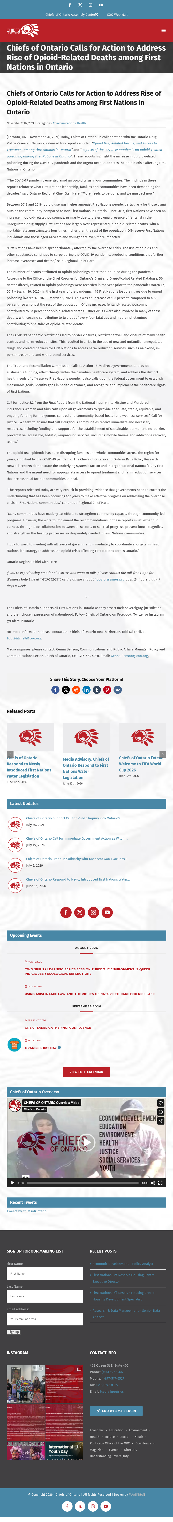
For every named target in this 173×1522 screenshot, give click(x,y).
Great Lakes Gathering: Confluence (58, 1027)
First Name (15, 1264)
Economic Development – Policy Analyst (123, 1264)
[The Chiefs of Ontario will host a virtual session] (64, 1422)
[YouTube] (107, 912)
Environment (138, 1430)
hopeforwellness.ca (110, 579)
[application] (86, 1142)
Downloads (143, 1443)
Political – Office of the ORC (110, 1443)
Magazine (96, 1450)
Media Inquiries (112, 1392)
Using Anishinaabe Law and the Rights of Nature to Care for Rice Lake (90, 994)
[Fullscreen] (160, 1183)
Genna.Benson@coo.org (129, 656)
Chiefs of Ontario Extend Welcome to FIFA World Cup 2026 (141, 764)
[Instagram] (93, 912)
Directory (130, 1450)
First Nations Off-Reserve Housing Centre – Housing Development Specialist (125, 1296)
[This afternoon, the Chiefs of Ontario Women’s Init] (26, 1384)
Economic (97, 1430)
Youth (139, 1437)
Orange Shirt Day (41, 1048)
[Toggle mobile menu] (164, 30)
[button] (10, 754)
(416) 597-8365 (107, 1385)
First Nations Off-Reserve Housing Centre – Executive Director (125, 1278)
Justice (110, 1437)
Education (116, 1430)
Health (81, 123)
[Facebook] (66, 912)
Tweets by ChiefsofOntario (27, 1211)
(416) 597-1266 (112, 1372)
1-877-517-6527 (113, 1378)
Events (113, 1450)
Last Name (15, 1286)
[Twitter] (79, 912)
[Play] (12, 1183)
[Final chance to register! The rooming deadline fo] (26, 1422)
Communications (64, 123)
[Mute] (153, 1183)
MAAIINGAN (137, 1495)
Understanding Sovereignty (109, 1456)
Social (125, 1437)
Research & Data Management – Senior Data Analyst (126, 1314)
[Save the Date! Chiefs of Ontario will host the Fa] (64, 1384)
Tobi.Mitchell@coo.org (24, 638)
